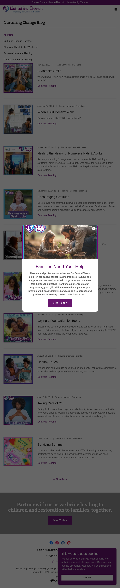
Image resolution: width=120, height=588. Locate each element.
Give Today (60, 302)
